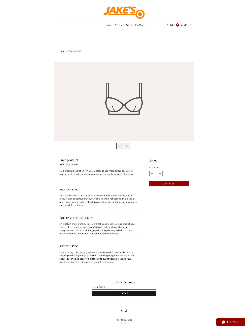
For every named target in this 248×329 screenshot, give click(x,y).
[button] (189, 25)
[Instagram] (171, 25)
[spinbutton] (156, 173)
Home (62, 50)
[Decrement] (152, 173)
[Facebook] (167, 25)
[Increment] (160, 173)
